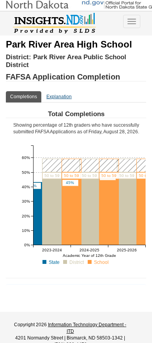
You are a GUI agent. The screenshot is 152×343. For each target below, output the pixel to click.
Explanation (59, 96)
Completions (23, 96)
